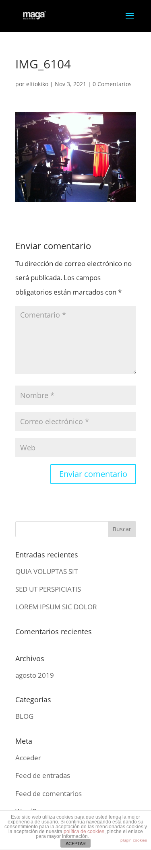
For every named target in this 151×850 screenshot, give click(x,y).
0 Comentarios (112, 84)
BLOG (24, 716)
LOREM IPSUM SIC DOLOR (56, 606)
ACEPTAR (76, 843)
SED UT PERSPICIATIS (48, 589)
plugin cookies (133, 840)
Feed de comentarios (48, 793)
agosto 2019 (34, 675)
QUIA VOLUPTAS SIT (46, 571)
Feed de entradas (42, 775)
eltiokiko (37, 84)
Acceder (28, 757)
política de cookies (84, 831)
